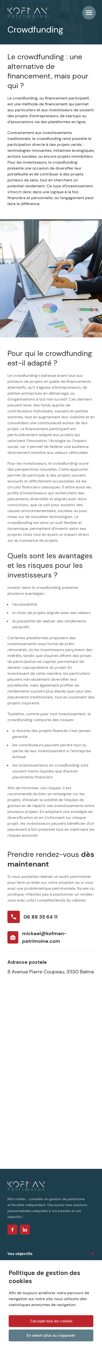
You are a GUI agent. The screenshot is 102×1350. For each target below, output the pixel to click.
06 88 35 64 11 (40, 917)
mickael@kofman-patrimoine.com (44, 937)
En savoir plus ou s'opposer (51, 1335)
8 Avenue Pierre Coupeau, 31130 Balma (50, 971)
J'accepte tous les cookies (51, 1321)
